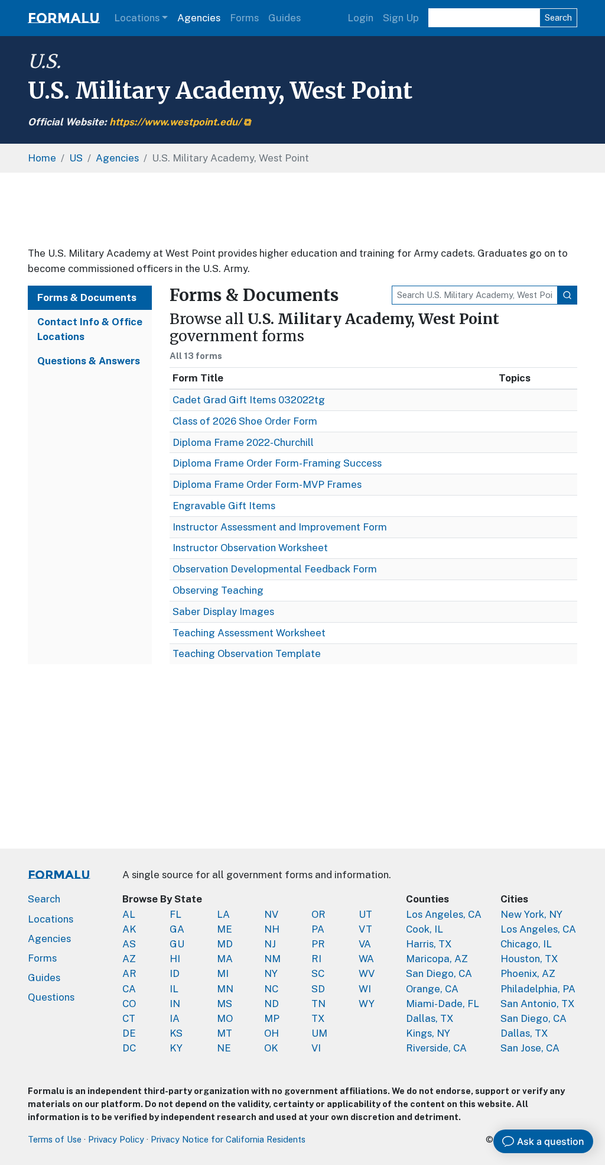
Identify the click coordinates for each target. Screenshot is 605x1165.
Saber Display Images (223, 611)
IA (175, 1018)
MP (271, 1018)
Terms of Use (55, 1139)
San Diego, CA (439, 973)
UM (319, 1033)
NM (272, 959)
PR (318, 944)
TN (318, 1003)
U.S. (44, 61)
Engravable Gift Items (224, 506)
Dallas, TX (430, 1018)
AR (129, 973)
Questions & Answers (88, 361)
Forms (244, 18)
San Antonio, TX (537, 1003)
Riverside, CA (436, 1048)
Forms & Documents (86, 297)
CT (128, 1018)
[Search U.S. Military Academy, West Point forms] (567, 295)
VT (365, 929)
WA (366, 959)
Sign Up (401, 18)
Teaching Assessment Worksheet (249, 633)
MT (224, 1033)
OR (318, 914)
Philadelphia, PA (537, 989)
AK (129, 929)
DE (129, 1033)
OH (271, 1033)
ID (175, 973)
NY (271, 973)
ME (224, 929)
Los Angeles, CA (444, 914)
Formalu (64, 18)
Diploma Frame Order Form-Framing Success (277, 463)
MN (225, 989)
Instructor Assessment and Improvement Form (280, 527)
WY (367, 1003)
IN (175, 1003)
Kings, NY (428, 1033)
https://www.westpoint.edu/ (175, 122)
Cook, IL (424, 929)
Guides (284, 18)
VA (365, 944)
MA (225, 959)
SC (317, 973)
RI (316, 959)
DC (129, 1048)
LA (223, 914)
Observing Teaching (218, 590)
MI (223, 973)
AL (128, 914)
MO (225, 1018)
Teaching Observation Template (247, 653)
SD (318, 989)
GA (177, 929)
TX (318, 1018)
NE (224, 1048)
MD (225, 944)
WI (365, 989)
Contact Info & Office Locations (89, 329)
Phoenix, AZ (527, 973)
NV (271, 914)
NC (271, 989)
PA (317, 929)
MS (224, 1003)
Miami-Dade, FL (442, 1003)
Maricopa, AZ (437, 959)
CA (129, 989)
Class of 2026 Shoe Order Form (245, 421)
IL (174, 989)
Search (558, 17)
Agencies (198, 18)
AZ (129, 959)
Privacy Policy (116, 1139)
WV (367, 973)
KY (176, 1048)
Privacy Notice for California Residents (228, 1139)
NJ (270, 944)
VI (316, 1048)
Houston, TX (529, 959)
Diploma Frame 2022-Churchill (243, 442)
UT (365, 914)
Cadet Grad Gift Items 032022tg (249, 400)
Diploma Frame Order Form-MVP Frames (267, 484)
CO (129, 1003)
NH (271, 929)
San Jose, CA (530, 1048)
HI (175, 959)
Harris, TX (429, 944)
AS (129, 944)
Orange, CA (432, 989)
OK (271, 1048)
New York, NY (531, 914)
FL (175, 914)
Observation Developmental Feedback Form (275, 569)
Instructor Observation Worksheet (250, 548)
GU (177, 944)
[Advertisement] (302, 209)
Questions (51, 997)
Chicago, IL (526, 944)
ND (271, 1003)
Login (360, 18)
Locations (137, 18)
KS (176, 1033)
